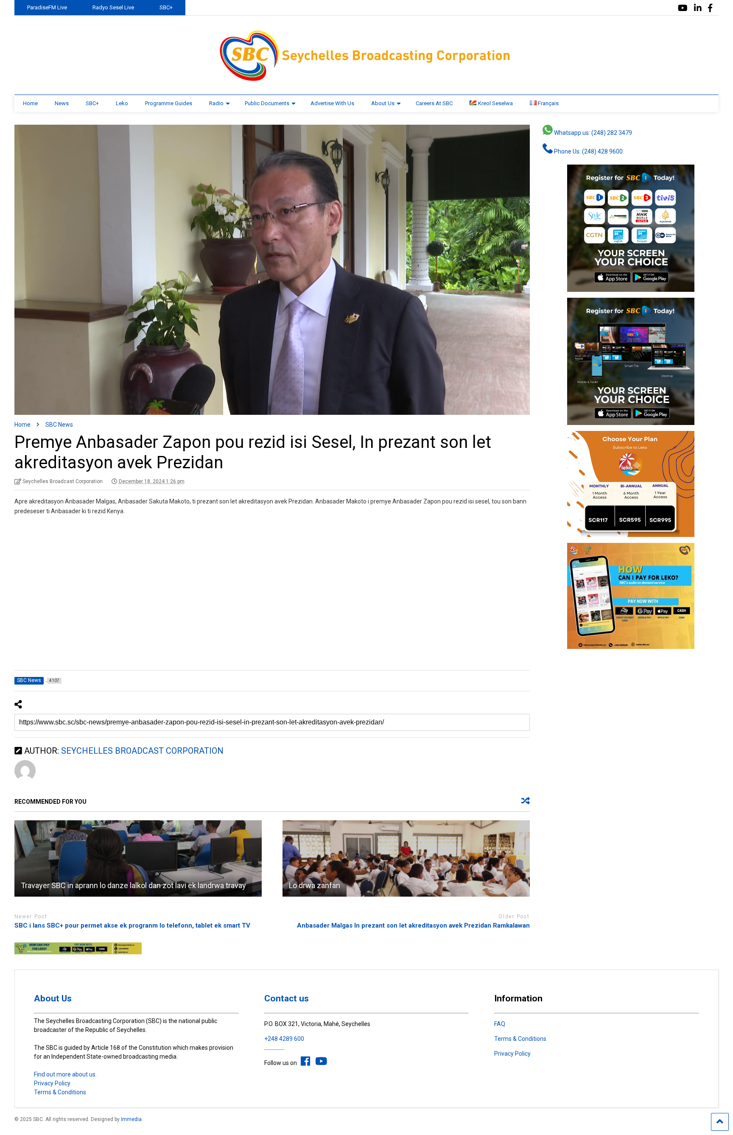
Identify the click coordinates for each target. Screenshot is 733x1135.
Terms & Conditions (60, 1092)
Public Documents (267, 103)
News (62, 103)
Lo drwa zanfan (314, 885)
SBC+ (166, 7)
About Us (382, 103)
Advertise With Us (332, 103)
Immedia (131, 1119)
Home (30, 103)
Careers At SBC (434, 103)
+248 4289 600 (284, 1038)
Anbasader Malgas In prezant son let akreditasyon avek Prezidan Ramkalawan (413, 925)
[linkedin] (698, 8)
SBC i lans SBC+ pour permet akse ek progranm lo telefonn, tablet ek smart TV (132, 925)
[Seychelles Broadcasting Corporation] (366, 79)
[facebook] (710, 8)
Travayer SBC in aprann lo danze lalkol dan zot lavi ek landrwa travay (133, 885)
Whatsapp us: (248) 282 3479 (592, 132)
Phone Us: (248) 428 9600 (588, 151)
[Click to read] (138, 858)
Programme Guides (168, 103)
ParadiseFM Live (47, 7)
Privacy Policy (52, 1083)
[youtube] (683, 8)
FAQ (499, 1023)
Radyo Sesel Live (113, 7)
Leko (122, 103)
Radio (216, 103)
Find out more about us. (65, 1074)
